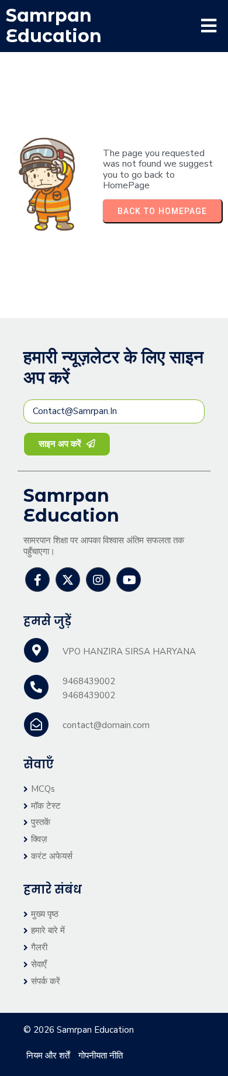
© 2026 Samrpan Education (78, 1030)
